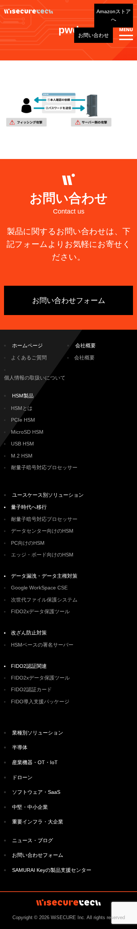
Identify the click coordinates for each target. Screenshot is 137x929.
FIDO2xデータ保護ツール (40, 611)
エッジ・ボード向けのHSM (42, 555)
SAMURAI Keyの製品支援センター (51, 870)
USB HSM (22, 444)
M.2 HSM (22, 456)
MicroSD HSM (27, 432)
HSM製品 (23, 396)
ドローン (22, 777)
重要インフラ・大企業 (37, 822)
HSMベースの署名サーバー (42, 645)
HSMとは (22, 408)
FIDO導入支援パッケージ (40, 701)
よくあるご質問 (29, 357)
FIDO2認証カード (31, 689)
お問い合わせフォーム (68, 300)
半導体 (19, 747)
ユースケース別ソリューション (48, 495)
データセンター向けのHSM (42, 531)
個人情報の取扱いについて (34, 378)
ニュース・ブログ (32, 840)
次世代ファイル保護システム (44, 600)
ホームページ (27, 345)
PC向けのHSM (28, 543)
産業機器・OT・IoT (35, 762)
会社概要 (85, 345)
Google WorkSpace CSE (39, 588)
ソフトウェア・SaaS (36, 792)
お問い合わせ (93, 35)
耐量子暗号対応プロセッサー (44, 467)
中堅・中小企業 (30, 807)
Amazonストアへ (113, 15)
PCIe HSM (23, 420)
